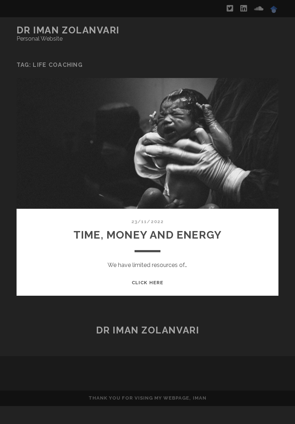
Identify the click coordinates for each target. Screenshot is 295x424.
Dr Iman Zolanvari (68, 30)
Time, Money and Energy (147, 235)
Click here (147, 282)
